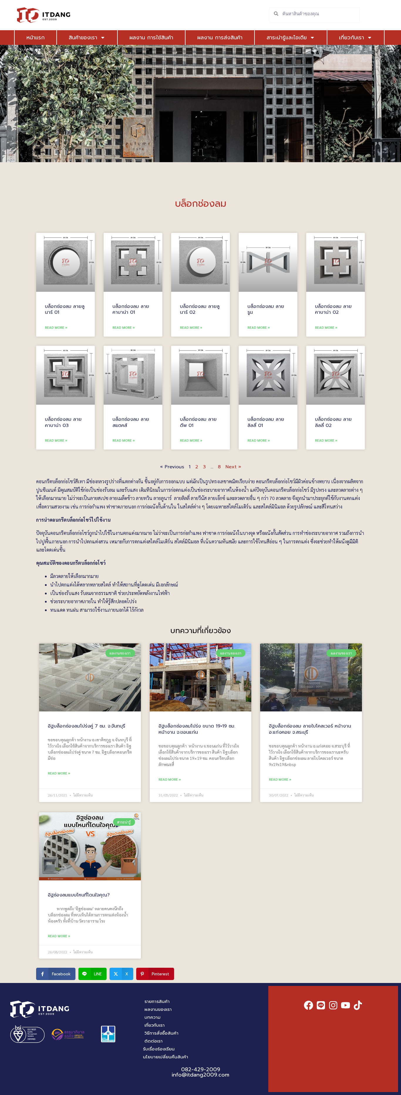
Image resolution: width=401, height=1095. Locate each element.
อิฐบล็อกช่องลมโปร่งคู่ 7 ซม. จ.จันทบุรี (86, 726)
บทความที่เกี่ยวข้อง (200, 630)
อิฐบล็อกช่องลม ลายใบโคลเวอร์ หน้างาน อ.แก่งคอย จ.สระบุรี (310, 729)
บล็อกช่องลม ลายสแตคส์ (130, 422)
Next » (233, 466)
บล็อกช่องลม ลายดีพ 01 (198, 422)
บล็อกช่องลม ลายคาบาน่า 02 (333, 309)
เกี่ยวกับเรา (351, 37)
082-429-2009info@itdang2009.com (200, 1072)
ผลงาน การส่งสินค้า (219, 37)
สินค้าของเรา (83, 37)
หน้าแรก (35, 37)
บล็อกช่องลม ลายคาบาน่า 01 (130, 309)
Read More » (56, 327)
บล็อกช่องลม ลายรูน (265, 309)
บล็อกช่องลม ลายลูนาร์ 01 (65, 309)
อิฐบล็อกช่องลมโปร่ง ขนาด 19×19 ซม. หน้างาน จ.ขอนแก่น (197, 729)
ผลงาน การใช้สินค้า (151, 37)
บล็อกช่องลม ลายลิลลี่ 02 (333, 422)
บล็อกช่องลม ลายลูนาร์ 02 (200, 309)
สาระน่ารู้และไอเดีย (287, 37)
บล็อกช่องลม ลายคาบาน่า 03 (63, 422)
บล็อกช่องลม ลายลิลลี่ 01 (265, 422)
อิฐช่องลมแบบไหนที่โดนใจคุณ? (79, 895)
